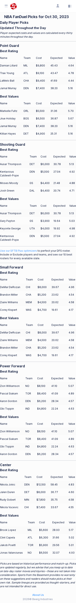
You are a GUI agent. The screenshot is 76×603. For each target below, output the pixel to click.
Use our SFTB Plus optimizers (18, 250)
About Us (38, 594)
